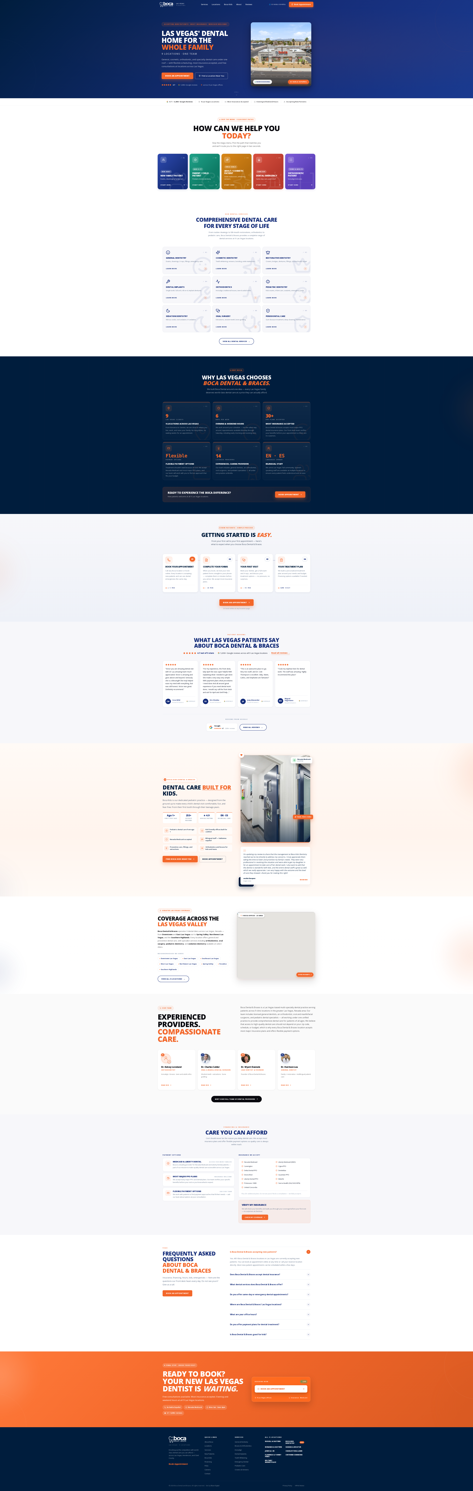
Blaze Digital (215, 1486)
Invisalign (238, 1450)
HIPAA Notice (299, 1486)
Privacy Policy (287, 1486)
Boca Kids (228, 4)
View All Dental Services (236, 341)
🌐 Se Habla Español (277, 4)
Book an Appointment (177, 76)
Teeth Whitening (241, 1458)
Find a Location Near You (213, 76)
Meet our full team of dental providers (235, 1099)
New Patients (209, 1454)
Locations (216, 4)
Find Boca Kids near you (179, 859)
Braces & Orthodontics (243, 1446)
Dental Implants (240, 1454)
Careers (208, 1470)
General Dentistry (241, 1442)
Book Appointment (302, 4)
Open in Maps (304, 974)
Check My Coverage (253, 1217)
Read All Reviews (253, 727)
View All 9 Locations (173, 979)
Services (204, 4)
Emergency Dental (241, 1462)
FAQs (206, 1466)
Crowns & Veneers (242, 1470)
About (239, 4)
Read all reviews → (280, 653)
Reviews (248, 4)
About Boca (209, 1442)
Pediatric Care (240, 1466)
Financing (208, 1462)
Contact (207, 1473)
